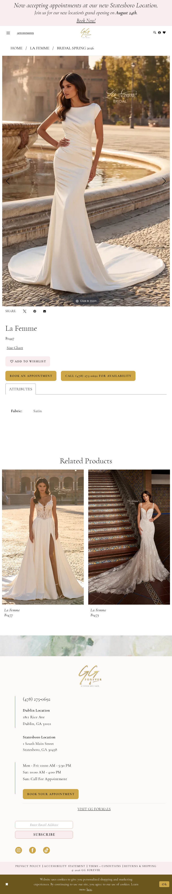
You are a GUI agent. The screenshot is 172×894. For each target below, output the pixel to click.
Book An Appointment (31, 376)
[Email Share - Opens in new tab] (44, 311)
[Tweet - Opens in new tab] (24, 311)
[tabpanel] (86, 181)
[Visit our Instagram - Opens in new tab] (18, 850)
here (89, 889)
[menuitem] (8, 33)
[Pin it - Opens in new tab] (34, 311)
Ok (164, 884)
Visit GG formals (94, 809)
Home (16, 48)
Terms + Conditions (105, 866)
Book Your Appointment (51, 794)
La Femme (39, 48)
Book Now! (86, 20)
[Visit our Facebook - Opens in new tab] (32, 850)
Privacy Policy (28, 866)
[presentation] (43, 537)
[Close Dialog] (7, 884)
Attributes (20, 388)
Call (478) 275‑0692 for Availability (98, 376)
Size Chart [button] (15, 347)
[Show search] (155, 32)
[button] (8, 33)
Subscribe (44, 834)
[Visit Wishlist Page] (164, 32)
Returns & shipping (140, 866)
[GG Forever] (86, 33)
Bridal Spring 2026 (75, 48)
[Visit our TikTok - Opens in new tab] (46, 850)
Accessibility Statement (64, 866)
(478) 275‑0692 (36, 699)
